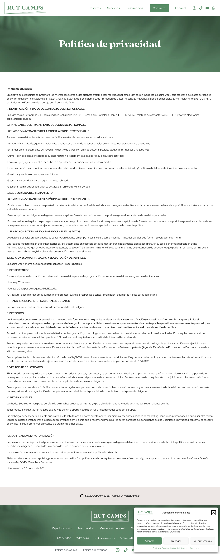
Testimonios (134, 8)
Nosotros (95, 8)
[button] (213, 512)
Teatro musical (86, 528)
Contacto (159, 8)
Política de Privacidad (179, 548)
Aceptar (149, 541)
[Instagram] (194, 8)
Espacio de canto (61, 528)
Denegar (176, 541)
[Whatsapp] (213, 8)
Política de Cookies (161, 548)
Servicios (113, 8)
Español (180, 8)
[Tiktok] (201, 8)
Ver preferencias (203, 541)
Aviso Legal (194, 548)
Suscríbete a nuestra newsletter (112, 496)
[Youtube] (207, 8)
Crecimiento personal (112, 528)
